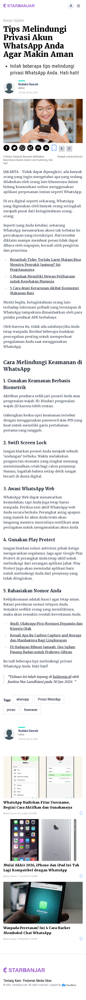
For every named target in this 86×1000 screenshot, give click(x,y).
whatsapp (22, 699)
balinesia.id (62, 677)
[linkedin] (46, 148)
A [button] (62, 148)
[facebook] (6, 148)
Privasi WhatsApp (49, 699)
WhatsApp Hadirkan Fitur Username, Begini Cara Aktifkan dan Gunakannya (37, 804)
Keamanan (30, 710)
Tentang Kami (12, 981)
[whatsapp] (22, 148)
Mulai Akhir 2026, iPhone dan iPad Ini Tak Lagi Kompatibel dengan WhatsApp (41, 867)
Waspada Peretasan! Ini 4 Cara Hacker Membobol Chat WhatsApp (36, 930)
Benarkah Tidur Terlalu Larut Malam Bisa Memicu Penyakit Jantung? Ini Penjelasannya (45, 264)
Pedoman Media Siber (37, 981)
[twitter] (14, 148)
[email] (38, 148)
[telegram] (30, 148)
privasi (11, 710)
